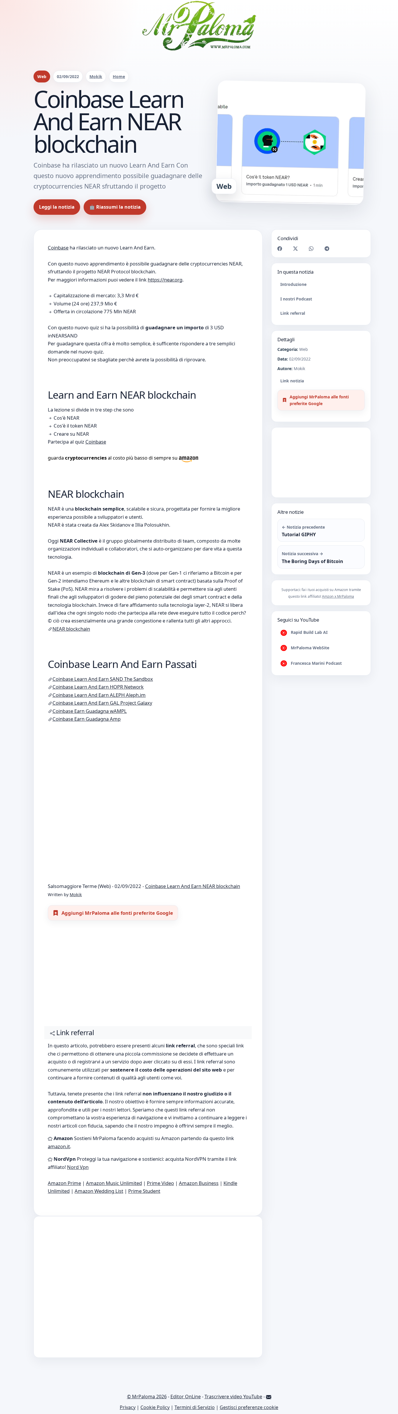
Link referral (292, 313)
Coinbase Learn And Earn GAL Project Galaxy (102, 702)
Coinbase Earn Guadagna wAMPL (89, 711)
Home (119, 76)
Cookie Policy (155, 1407)
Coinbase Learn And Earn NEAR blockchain (192, 886)
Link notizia (292, 381)
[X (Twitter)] (295, 248)
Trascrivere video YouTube (233, 1396)
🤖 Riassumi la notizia (115, 207)
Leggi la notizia (57, 207)
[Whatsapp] (311, 248)
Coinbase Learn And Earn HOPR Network (98, 686)
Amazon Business (199, 1183)
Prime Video (160, 1183)
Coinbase (58, 247)
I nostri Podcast (296, 298)
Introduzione (293, 284)
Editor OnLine (185, 1396)
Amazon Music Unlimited (114, 1183)
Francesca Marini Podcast (316, 663)
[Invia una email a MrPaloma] (268, 1396)
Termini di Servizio (195, 1407)
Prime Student (144, 1191)
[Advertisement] (148, 976)
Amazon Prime (64, 1183)
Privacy (127, 1407)
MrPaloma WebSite (309, 647)
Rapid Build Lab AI (308, 632)
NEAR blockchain (71, 628)
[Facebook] (279, 248)
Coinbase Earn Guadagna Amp (86, 718)
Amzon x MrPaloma (338, 596)
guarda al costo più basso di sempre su (113, 457)
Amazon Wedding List (99, 1191)
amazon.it (59, 1146)
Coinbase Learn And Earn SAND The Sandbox (102, 679)
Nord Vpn (78, 1167)
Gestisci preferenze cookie (249, 1407)
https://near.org (165, 279)
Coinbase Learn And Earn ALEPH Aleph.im (99, 695)
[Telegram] (327, 248)
